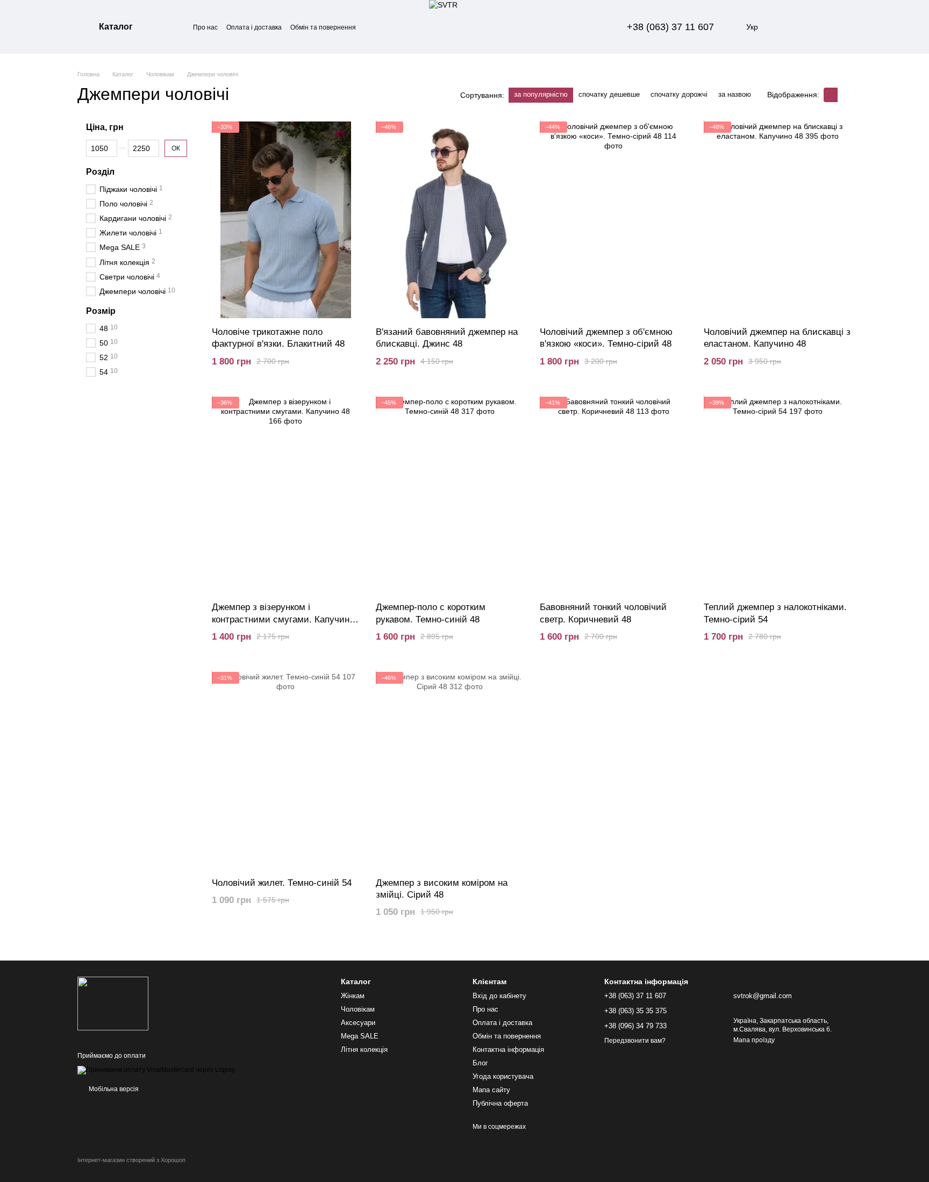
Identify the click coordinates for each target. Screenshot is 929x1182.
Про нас (205, 27)
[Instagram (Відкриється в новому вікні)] (584, 27)
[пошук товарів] (173, 26)
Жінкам (353, 996)
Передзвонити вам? (635, 1040)
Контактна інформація (508, 1049)
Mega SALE (359, 1036)
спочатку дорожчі (679, 94)
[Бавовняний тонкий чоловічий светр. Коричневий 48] (614, 495)
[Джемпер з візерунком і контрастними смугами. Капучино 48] (286, 495)
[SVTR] (112, 1003)
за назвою (734, 94)
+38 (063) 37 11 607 (670, 27)
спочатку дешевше (609, 94)
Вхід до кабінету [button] (499, 996)
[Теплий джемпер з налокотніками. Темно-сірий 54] (778, 495)
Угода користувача (503, 1076)
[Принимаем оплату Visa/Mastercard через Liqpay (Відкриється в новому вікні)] (156, 1069)
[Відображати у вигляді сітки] (831, 95)
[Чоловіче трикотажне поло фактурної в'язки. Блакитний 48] (286, 220)
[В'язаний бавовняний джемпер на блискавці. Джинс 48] (450, 220)
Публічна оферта (500, 1103)
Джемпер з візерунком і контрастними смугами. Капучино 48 (283, 619)
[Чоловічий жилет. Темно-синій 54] (286, 770)
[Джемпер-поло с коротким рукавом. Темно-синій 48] (450, 495)
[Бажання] (787, 26)
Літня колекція (364, 1049)
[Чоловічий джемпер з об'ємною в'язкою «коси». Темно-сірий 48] (614, 220)
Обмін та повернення (323, 27)
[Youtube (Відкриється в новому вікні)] (596, 27)
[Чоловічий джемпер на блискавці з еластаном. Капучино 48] (778, 220)
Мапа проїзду (754, 1040)
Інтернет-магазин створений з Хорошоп (131, 1160)
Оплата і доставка (254, 27)
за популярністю (541, 94)
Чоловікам (358, 1009)
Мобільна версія (113, 1089)
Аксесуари (358, 1023)
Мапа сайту (491, 1090)
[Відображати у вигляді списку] (845, 95)
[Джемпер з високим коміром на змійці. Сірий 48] (450, 770)
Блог (480, 1063)
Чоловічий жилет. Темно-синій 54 (282, 883)
